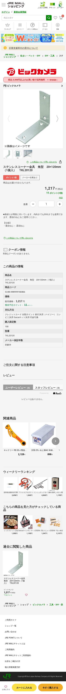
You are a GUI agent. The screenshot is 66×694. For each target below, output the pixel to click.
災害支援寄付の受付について (23, 48)
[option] (33, 118)
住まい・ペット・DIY (30, 56)
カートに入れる (24, 687)
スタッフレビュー (48, 387)
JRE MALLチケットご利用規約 (18, 655)
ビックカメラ (14, 85)
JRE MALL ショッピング (10, 55)
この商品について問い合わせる (43, 162)
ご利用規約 (9, 649)
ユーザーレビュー (18, 387)
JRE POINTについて (13, 638)
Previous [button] (11, 119)
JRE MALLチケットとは (15, 644)
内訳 (61, 198)
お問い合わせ (10, 632)
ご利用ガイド (10, 620)
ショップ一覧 (10, 626)
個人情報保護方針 (12, 667)
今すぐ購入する (50, 687)
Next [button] (55, 119)
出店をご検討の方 (12, 661)
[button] (56, 441)
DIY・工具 (50, 56)
